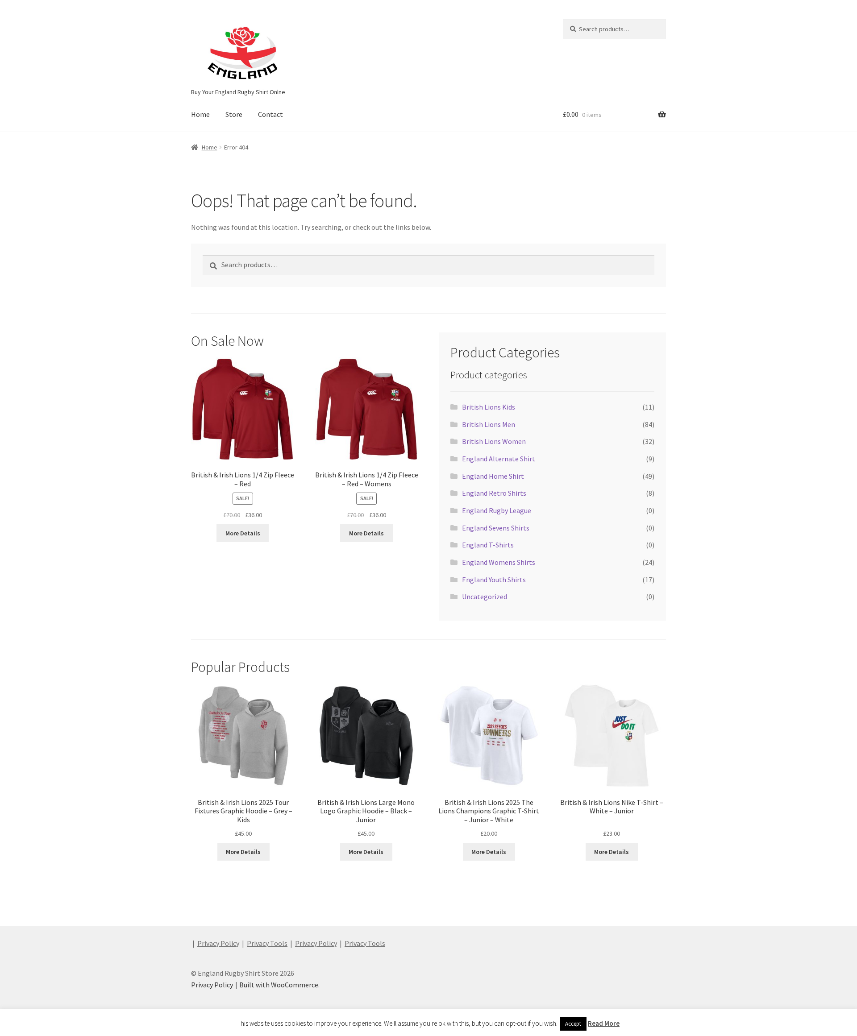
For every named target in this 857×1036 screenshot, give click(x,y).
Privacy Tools (267, 943)
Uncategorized (484, 596)
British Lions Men (488, 424)
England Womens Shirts (498, 562)
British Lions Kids (488, 406)
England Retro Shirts (494, 493)
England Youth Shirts (494, 579)
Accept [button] (573, 1024)
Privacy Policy (218, 943)
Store (233, 114)
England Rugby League (496, 510)
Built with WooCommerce (278, 984)
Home (200, 114)
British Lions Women (494, 441)
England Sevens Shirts (495, 527)
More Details (242, 533)
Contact (270, 114)
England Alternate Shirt (498, 458)
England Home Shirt (493, 476)
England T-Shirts (488, 544)
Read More (604, 1023)
